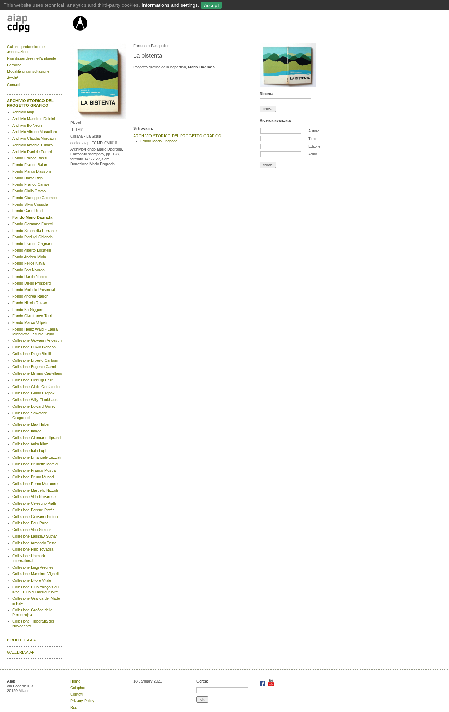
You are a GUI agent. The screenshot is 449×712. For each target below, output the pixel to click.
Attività (12, 78)
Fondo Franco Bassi (29, 158)
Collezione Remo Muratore (35, 483)
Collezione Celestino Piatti (34, 503)
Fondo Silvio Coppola (30, 204)
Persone (14, 65)
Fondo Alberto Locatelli (31, 250)
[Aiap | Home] (80, 33)
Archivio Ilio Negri (27, 125)
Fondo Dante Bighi (27, 178)
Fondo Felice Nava (28, 263)
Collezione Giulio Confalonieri (36, 387)
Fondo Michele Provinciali (33, 289)
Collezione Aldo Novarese (34, 496)
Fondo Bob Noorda (28, 270)
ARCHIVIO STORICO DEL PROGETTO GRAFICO (30, 103)
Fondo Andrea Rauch (30, 296)
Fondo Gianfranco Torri (32, 316)
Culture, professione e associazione (26, 49)
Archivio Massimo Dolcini (33, 119)
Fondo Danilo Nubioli (29, 276)
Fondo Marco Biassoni (31, 171)
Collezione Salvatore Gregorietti (29, 415)
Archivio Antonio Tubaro (32, 145)
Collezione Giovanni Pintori (35, 516)
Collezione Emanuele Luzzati (36, 457)
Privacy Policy (82, 701)
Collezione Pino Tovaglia (32, 549)
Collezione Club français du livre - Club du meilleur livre (35, 589)
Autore (314, 131)
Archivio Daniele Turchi (32, 151)
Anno (312, 154)
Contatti (13, 84)
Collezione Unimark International (28, 558)
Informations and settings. (170, 5)
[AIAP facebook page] (263, 685)
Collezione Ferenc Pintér (33, 510)
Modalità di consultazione (28, 71)
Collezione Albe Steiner (31, 529)
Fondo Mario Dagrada (32, 217)
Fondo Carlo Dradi (27, 210)
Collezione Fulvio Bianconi (34, 347)
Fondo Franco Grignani (32, 243)
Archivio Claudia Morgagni (34, 138)
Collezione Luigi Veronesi (33, 567)
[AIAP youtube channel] (271, 685)
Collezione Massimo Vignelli (35, 574)
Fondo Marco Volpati (29, 322)
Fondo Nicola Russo (29, 303)
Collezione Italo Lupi (29, 450)
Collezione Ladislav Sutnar (34, 536)
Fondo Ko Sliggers (27, 309)
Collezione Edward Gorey (34, 406)
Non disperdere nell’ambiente (31, 58)
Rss (73, 707)
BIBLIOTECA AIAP (22, 640)
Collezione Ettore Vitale (31, 580)
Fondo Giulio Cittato (29, 191)
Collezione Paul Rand (30, 523)
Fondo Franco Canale (30, 184)
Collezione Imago (26, 431)
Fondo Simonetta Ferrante (34, 230)
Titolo (312, 139)
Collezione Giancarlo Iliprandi (36, 437)
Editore (314, 146)
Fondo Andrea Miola (29, 257)
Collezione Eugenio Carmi (34, 367)
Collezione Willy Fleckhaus (35, 400)
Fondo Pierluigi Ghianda (32, 237)
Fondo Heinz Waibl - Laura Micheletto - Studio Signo (35, 331)
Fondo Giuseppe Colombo (34, 197)
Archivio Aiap (23, 112)
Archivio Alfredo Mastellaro (34, 131)
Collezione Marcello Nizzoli (35, 490)
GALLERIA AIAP (20, 652)
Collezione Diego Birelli (31, 354)
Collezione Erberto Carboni (35, 360)
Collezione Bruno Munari (33, 477)
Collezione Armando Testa (34, 543)
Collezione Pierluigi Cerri (32, 380)
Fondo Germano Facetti (32, 224)
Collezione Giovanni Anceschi (37, 340)
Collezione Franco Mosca (34, 470)
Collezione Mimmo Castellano (37, 373)
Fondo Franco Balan (29, 164)
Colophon (78, 688)
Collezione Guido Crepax (33, 393)
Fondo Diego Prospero (31, 283)
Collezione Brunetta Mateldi (35, 464)
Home (75, 681)
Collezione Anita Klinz (30, 444)
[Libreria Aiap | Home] (39, 24)
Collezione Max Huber (31, 424)
